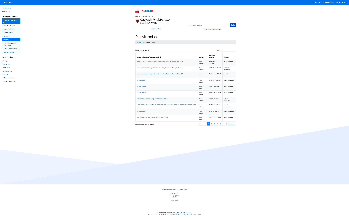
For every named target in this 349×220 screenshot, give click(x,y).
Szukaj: (218, 50)
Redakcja (4, 61)
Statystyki (5, 74)
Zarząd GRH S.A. (9, 29)
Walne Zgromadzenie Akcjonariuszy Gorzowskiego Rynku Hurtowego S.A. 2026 (160, 61)
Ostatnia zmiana (212, 56)
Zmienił (201, 57)
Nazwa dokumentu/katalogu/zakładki (149, 57)
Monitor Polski (6, 11)
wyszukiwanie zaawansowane (212, 29)
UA (313, 2)
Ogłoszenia (7, 36)
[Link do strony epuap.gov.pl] (147, 11)
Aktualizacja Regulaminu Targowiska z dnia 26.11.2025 (152, 99)
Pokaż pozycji (142, 50)
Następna (232, 124)
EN (316, 2)
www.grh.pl (174, 200)
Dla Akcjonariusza (9, 52)
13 (226, 124)
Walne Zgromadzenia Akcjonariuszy (9, 44)
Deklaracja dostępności (8, 81)
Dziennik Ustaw (6, 8)
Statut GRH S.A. (8, 32)
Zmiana (226, 57)
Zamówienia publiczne (328, 2)
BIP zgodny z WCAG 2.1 (185, 212)
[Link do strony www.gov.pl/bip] (138, 11)
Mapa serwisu (6, 64)
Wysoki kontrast (340, 2)
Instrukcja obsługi (7, 71)
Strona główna (8, 2)
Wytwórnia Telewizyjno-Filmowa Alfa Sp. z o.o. (187, 214)
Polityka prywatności (8, 78)
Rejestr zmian (6, 67)
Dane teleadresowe (9, 25)
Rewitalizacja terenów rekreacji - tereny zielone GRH (152, 117)
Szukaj (233, 25)
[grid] (185, 87)
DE (319, 2)
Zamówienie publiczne (10, 48)
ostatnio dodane (156, 29)
